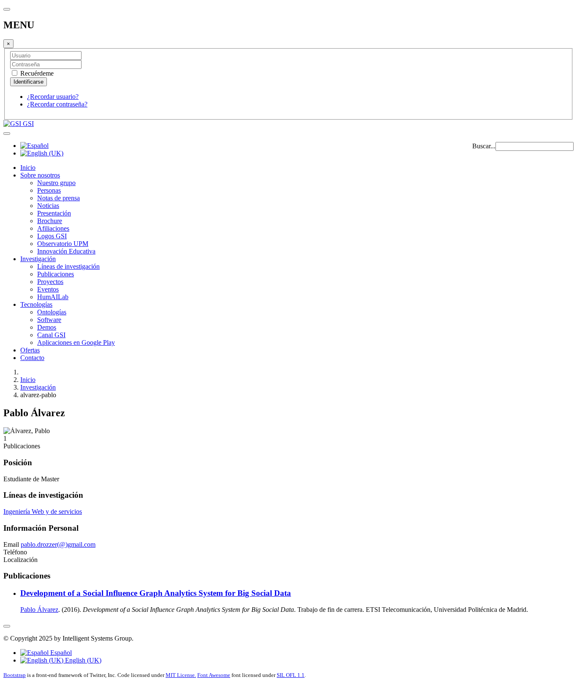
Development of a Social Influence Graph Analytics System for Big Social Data (155, 593)
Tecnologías (36, 304)
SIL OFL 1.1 (291, 675)
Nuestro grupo (56, 182)
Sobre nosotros (40, 175)
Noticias (48, 205)
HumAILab (52, 296)
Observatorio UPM (62, 243)
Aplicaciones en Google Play (76, 342)
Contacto (32, 357)
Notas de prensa (58, 198)
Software (49, 319)
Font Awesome (213, 675)
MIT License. (181, 675)
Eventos (48, 289)
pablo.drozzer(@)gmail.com (58, 544)
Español (60, 652)
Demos (46, 327)
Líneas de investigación (68, 266)
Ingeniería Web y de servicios (42, 511)
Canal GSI (51, 334)
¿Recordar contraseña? (57, 104)
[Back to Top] (6, 626)
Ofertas (30, 350)
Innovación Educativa (66, 251)
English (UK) (82, 660)
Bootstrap (14, 675)
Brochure (49, 220)
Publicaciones (55, 274)
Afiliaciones (53, 228)
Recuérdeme (36, 73)
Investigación (38, 258)
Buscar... (483, 146)
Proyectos (50, 281)
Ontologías (51, 312)
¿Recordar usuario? (53, 96)
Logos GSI (52, 236)
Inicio (27, 167)
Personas (49, 190)
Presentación (54, 213)
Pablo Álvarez (39, 609)
